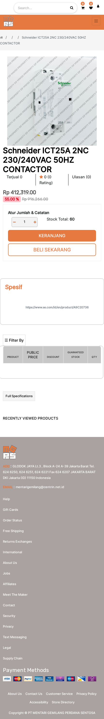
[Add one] (34, 222)
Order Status (12, 520)
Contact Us (33, 694)
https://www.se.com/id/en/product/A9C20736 (57, 307)
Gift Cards (10, 510)
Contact (9, 605)
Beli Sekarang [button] (52, 250)
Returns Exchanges (17, 541)
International (12, 552)
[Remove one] (14, 222)
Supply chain (12, 658)
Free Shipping (13, 531)
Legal (7, 648)
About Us (15, 694)
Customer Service (59, 694)
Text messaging (15, 637)
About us (10, 563)
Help (6, 499)
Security (9, 616)
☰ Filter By (14, 340)
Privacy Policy (86, 694)
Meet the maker (15, 594)
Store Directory (63, 702)
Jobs (6, 573)
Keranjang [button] (52, 235)
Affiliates (9, 584)
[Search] (52, 327)
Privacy (8, 626)
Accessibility (39, 702)
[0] (82, 7)
